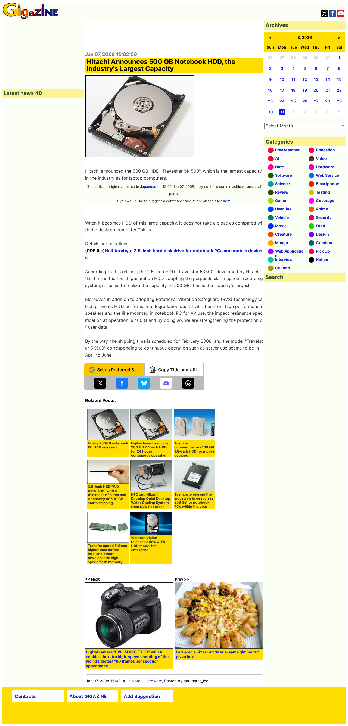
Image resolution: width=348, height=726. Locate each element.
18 (293, 90)
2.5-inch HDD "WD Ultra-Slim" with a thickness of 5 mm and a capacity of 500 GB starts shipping (107, 495)
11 (293, 79)
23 (270, 101)
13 (316, 79)
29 (339, 101)
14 (327, 79)
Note (136, 680)
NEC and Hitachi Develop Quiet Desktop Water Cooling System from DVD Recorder (150, 501)
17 (282, 90)
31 (282, 112)
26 (304, 101)
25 (293, 101)
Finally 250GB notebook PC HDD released (108, 445)
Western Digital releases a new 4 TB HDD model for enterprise (148, 544)
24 (281, 101)
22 (339, 90)
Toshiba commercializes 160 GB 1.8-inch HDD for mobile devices (194, 449)
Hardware (153, 680)
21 (327, 90)
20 (316, 90)
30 (270, 112)
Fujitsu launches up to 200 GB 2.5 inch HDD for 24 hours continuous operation (149, 449)
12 (305, 79)
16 (270, 90)
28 (327, 101)
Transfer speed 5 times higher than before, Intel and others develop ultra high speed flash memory (107, 554)
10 (282, 79)
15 (339, 79)
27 (316, 101)
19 (305, 90)
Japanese (148, 187)
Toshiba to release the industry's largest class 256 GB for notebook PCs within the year (193, 500)
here (227, 201)
